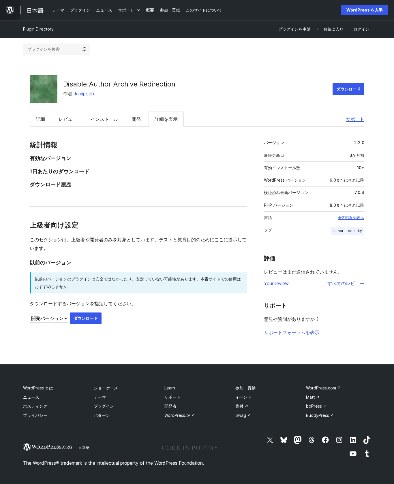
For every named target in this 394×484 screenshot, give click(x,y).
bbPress (316, 406)
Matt (313, 397)
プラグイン (104, 406)
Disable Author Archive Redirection (119, 84)
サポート (355, 119)
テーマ (100, 397)
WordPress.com (323, 387)
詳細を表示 (166, 119)
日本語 (83, 447)
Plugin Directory (38, 29)
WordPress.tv (179, 415)
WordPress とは (38, 387)
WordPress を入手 (364, 9)
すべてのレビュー (345, 283)
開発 (136, 119)
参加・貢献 (245, 387)
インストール (104, 119)
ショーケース (106, 387)
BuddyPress (320, 415)
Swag (243, 415)
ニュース (31, 397)
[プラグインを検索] (84, 49)
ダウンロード (348, 88)
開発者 (170, 406)
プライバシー (35, 415)
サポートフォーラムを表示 (291, 332)
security (355, 231)
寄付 (241, 406)
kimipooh (84, 94)
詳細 (40, 119)
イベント (243, 397)
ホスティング (35, 406)
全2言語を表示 (351, 217)
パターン (102, 415)
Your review (276, 283)
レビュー (68, 119)
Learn (169, 387)
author (338, 231)
